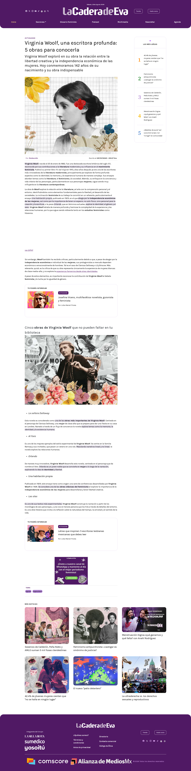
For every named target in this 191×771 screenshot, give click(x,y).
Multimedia (123, 22)
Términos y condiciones (78, 741)
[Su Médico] (35, 741)
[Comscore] (47, 761)
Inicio (13, 22)
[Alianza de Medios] (101, 761)
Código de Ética (106, 746)
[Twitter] (29, 11)
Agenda (177, 22)
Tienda (138, 11)
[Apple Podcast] (45, 11)
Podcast (95, 22)
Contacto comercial (107, 741)
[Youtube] (35, 11)
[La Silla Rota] (35, 736)
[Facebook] (26, 11)
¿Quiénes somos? (81, 735)
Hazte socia (154, 11)
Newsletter (150, 22)
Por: (32, 158)
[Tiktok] (39, 11)
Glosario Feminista (68, 22)
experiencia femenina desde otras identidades (76, 271)
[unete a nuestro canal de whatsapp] (71, 571)
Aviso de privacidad (82, 747)
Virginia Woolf (37, 591)
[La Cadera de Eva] (32, 11)
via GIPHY (29, 250)
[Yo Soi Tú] (35, 748)
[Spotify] (42, 11)
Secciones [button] (40, 22)
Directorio (103, 736)
